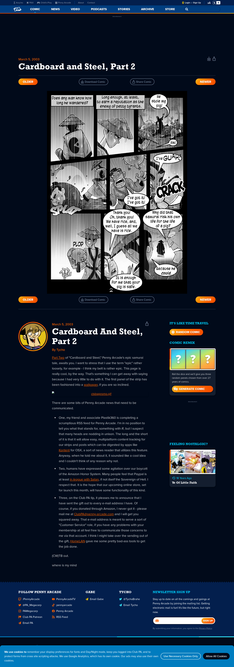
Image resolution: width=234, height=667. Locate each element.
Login (187, 2)
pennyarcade (64, 605)
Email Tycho (130, 605)
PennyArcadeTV (65, 599)
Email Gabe (97, 599)
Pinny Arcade (64, 2)
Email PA (28, 623)
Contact (91, 2)
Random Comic (188, 332)
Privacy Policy (205, 628)
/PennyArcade (31, 599)
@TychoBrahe (131, 599)
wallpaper (91, 384)
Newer (205, 81)
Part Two (58, 357)
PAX (31, 2)
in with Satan (84, 479)
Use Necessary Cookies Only (181, 656)
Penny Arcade (64, 611)
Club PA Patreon (32, 617)
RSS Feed (62, 617)
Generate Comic (192, 389)
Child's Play (46, 2)
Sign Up (197, 2)
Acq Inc (19, 2)
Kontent (64, 450)
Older (28, 81)
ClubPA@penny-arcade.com (94, 514)
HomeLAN (77, 541)
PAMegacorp (30, 611)
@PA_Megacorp (32, 605)
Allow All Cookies (216, 656)
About (81, 2)
